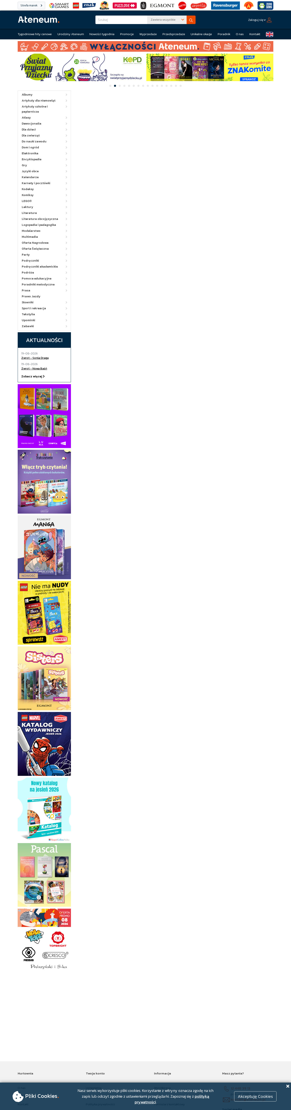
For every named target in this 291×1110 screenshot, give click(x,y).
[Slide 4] (124, 86)
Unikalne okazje (201, 34)
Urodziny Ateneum (71, 34)
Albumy (27, 94)
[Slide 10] (152, 86)
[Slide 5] (129, 86)
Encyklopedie (31, 159)
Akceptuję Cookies (255, 1096)
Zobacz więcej (32, 376)
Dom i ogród (30, 147)
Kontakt (254, 34)
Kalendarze (30, 177)
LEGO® (27, 201)
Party (26, 254)
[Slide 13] (166, 86)
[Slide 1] (110, 86)
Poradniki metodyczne (38, 284)
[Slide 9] (148, 86)
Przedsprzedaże (174, 34)
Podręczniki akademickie (40, 266)
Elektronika (30, 153)
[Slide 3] (119, 86)
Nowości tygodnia (101, 34)
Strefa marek (29, 5)
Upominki (28, 320)
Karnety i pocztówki (36, 183)
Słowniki (27, 302)
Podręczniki (30, 260)
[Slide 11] (157, 86)
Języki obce (30, 171)
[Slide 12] (162, 86)
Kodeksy (28, 189)
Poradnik (224, 34)
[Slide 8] (143, 86)
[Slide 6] (134, 86)
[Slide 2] (115, 86)
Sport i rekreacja (34, 308)
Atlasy (26, 117)
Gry (24, 165)
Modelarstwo (31, 231)
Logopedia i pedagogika (39, 225)
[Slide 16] (180, 86)
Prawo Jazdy (31, 296)
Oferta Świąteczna (35, 248)
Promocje (127, 34)
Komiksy (28, 195)
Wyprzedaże (148, 34)
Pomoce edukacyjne (36, 278)
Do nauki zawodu (34, 141)
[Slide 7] (138, 86)
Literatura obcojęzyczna (40, 219)
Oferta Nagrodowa (35, 243)
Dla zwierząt (31, 135)
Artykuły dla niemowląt (38, 100)
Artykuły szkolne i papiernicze (35, 109)
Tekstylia (28, 314)
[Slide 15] (176, 86)
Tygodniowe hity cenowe (35, 34)
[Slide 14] (171, 86)
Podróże (28, 272)
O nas (240, 34)
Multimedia (30, 237)
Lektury (27, 207)
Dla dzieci (29, 129)
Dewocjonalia (31, 123)
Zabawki (28, 326)
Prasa (26, 290)
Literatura (29, 213)
